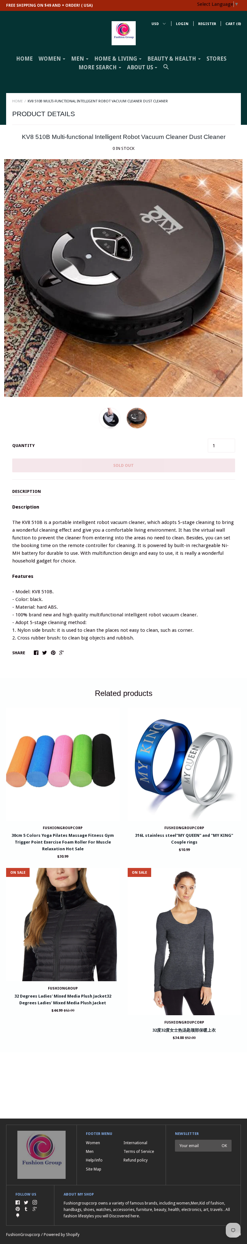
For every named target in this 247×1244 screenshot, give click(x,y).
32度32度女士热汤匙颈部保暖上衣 (184, 1030)
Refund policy (136, 1160)
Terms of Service (139, 1151)
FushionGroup (63, 988)
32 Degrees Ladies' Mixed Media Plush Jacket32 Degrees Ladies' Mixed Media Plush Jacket (62, 999)
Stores (216, 59)
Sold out (123, 465)
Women (93, 1142)
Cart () (233, 24)
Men (90, 1151)
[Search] (166, 69)
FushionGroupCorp (63, 828)
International (135, 1142)
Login (182, 24)
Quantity (23, 445)
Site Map (93, 1169)
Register (207, 24)
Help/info (94, 1160)
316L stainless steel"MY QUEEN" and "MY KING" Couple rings (184, 839)
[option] (123, 278)
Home (24, 59)
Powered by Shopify (61, 1234)
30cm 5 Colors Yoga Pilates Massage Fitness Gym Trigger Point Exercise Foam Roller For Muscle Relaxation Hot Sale (63, 842)
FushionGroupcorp (23, 1234)
